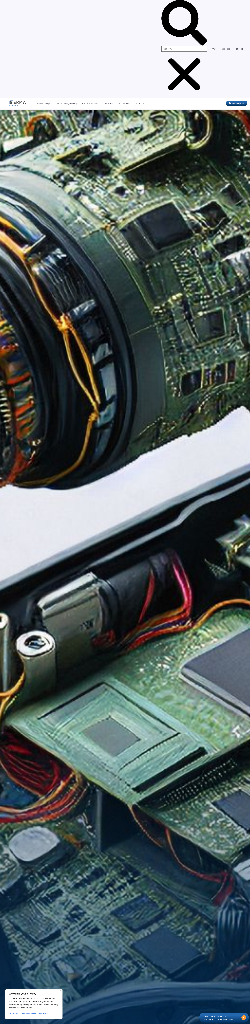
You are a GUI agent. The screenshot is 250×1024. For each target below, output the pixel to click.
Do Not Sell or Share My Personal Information (27, 1014)
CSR (214, 48)
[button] (184, 23)
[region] (34, 1004)
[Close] (60, 990)
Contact (225, 48)
